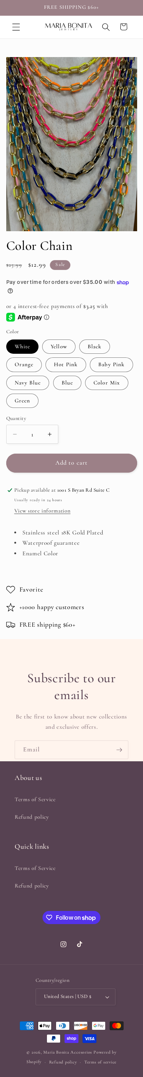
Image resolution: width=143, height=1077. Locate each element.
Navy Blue (28, 382)
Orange (24, 364)
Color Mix (107, 382)
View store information (42, 510)
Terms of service (100, 1062)
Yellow (59, 346)
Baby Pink (111, 364)
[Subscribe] (119, 749)
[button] (16, 26)
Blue (67, 382)
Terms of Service (35, 799)
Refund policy (32, 817)
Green (22, 400)
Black (95, 346)
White (22, 346)
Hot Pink (66, 364)
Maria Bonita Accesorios (68, 1052)
